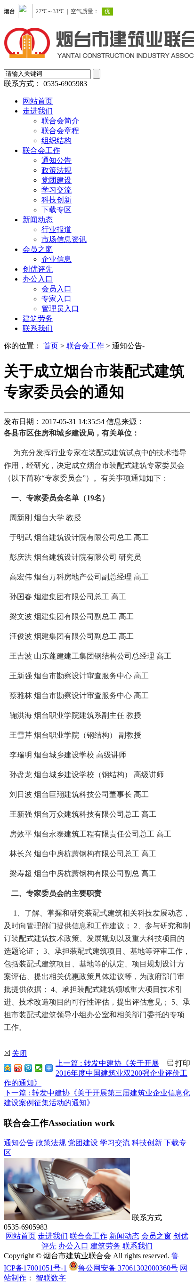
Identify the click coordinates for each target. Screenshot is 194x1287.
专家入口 (56, 299)
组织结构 (56, 141)
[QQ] (28, 1068)
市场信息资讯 (64, 239)
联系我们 (38, 328)
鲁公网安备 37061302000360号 (128, 1268)
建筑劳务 (38, 318)
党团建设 (56, 180)
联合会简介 (60, 121)
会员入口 (56, 289)
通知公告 (56, 160)
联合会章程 (60, 131)
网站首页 (38, 101)
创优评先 (38, 269)
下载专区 (56, 210)
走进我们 (38, 111)
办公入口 (38, 279)
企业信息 (56, 259)
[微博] (18, 1068)
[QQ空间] (7, 1068)
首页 (50, 346)
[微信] (38, 1068)
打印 (182, 1063)
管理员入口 (60, 309)
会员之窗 (38, 249)
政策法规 (56, 170)
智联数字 (51, 1278)
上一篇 (95, 1073)
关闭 (19, 1053)
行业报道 (56, 229)
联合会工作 (41, 150)
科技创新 (56, 200)
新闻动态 (38, 220)
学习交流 (56, 190)
